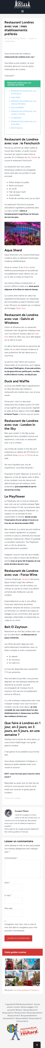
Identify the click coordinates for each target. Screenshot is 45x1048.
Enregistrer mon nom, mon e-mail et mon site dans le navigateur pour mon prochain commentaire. (20, 927)
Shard (26, 267)
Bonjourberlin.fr (9, 1018)
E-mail (8, 895)
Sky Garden (32, 157)
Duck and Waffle (17, 107)
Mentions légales (27, 1007)
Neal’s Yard (20, 308)
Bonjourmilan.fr (22, 1021)
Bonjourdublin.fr (35, 1018)
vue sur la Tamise (25, 455)
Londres (17, 798)
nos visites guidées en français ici (26, 990)
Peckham (26, 579)
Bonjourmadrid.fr (22, 1018)
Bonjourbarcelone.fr (34, 1013)
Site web (8, 908)
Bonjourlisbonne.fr (30, 1010)
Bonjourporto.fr (8, 1013)
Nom (7, 882)
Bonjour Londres (22, 4)
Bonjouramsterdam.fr (29, 1016)
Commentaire (11, 858)
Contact (16, 1007)
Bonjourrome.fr (20, 1013)
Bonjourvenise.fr (14, 1016)
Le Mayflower (16, 118)
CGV (36, 1007)
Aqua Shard (15, 97)
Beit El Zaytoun (17, 128)
